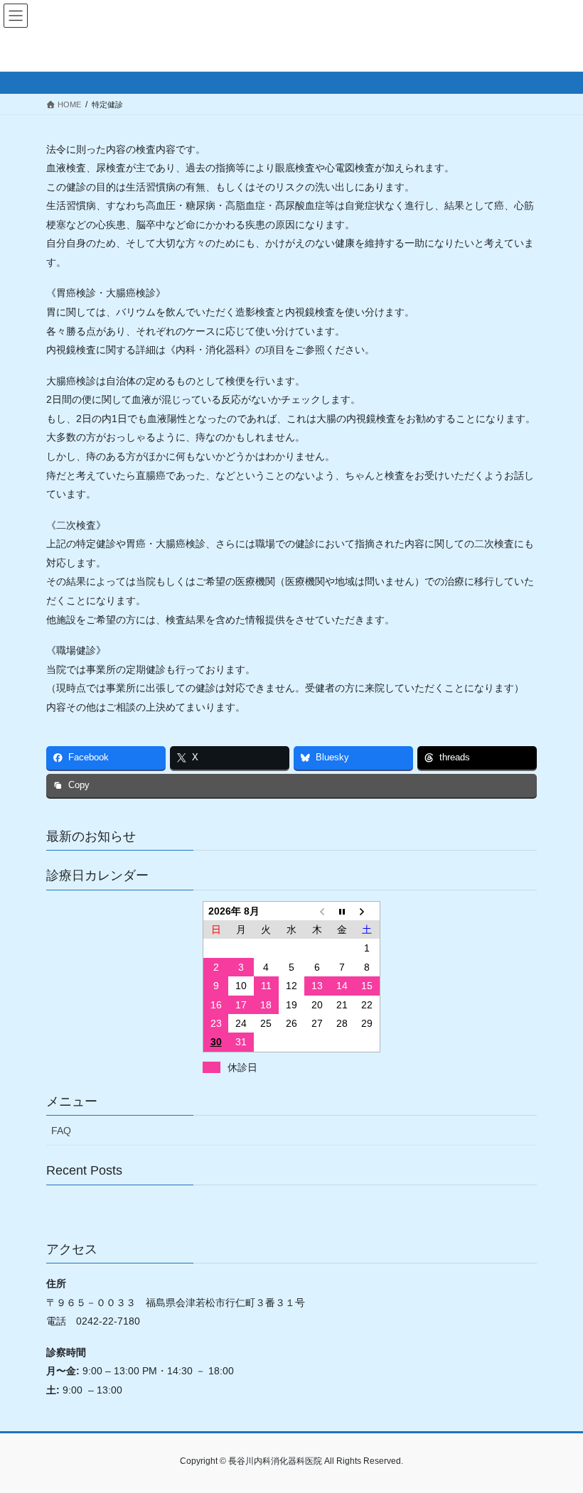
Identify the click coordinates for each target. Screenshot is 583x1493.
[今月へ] (342, 910)
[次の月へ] (367, 910)
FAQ (61, 1130)
